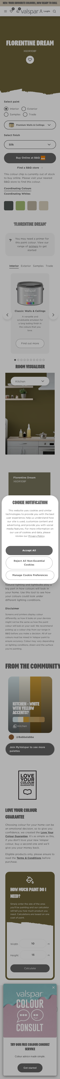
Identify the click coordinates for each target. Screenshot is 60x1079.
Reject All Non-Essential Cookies (29, 562)
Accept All (29, 550)
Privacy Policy (36, 536)
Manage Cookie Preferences (30, 575)
